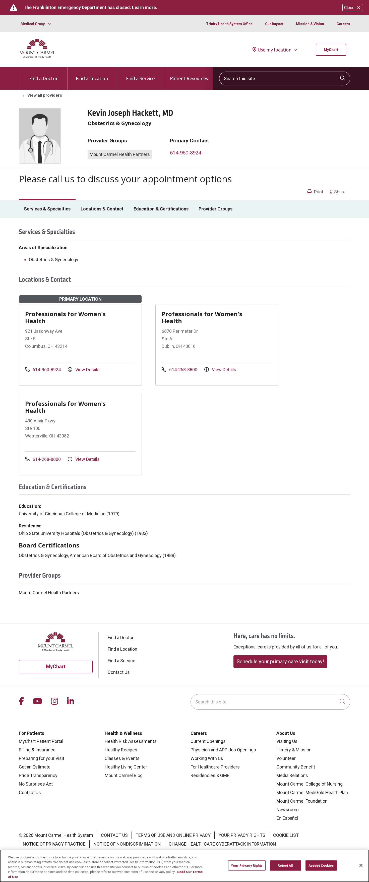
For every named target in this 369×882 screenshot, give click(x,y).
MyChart (331, 50)
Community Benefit (295, 766)
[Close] (360, 865)
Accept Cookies (321, 865)
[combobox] (284, 78)
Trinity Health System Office (229, 24)
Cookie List (286, 835)
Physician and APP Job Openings (223, 749)
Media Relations (292, 775)
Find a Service (140, 78)
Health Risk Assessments (131, 741)
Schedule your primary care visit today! (280, 661)
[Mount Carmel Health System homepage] (37, 57)
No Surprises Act (36, 784)
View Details (87, 369)
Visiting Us (286, 741)
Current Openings (208, 741)
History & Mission (294, 749)
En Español (287, 818)
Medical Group (33, 24)
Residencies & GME (210, 775)
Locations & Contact (102, 208)
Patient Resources (189, 78)
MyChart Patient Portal (41, 741)
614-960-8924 (185, 152)
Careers (343, 24)
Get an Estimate (34, 766)
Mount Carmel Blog (124, 775)
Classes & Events (122, 758)
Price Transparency (38, 775)
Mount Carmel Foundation (302, 801)
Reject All (285, 865)
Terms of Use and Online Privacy (173, 835)
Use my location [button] (274, 49)
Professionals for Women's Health (65, 317)
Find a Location (92, 78)
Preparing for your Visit (41, 758)
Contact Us (119, 672)
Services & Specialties (47, 208)
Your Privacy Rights (241, 835)
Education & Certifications (161, 208)
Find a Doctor (43, 78)
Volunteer (286, 758)
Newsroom (287, 809)
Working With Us (207, 758)
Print (318, 191)
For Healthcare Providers (215, 766)
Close (349, 7)
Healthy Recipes (121, 749)
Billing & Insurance (37, 749)
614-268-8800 (183, 369)
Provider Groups (215, 208)
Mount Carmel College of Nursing (309, 784)
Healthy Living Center (126, 766)
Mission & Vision (310, 24)
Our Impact (274, 24)
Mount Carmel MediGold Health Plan (312, 792)
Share (339, 191)
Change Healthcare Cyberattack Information (222, 844)
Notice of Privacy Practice (54, 844)
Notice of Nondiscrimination (127, 844)
